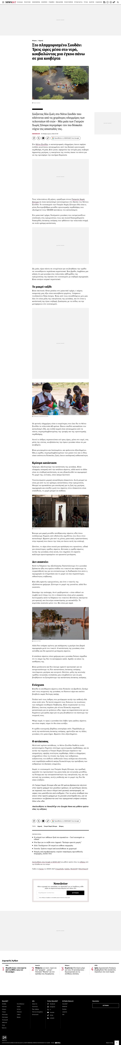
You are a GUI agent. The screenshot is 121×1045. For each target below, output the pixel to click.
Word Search (83, 869)
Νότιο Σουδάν (42, 144)
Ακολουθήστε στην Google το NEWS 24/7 (46, 862)
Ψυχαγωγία (5, 1019)
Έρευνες (4, 1027)
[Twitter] (38, 138)
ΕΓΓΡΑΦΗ (106, 1005)
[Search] (118, 2)
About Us (34, 1003)
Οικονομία (4, 1014)
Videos (19, 1014)
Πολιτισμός (5, 1017)
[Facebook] (34, 138)
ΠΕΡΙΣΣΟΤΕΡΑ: (36, 834)
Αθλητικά (4, 1022)
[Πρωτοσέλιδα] (104, 2)
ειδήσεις (43, 809)
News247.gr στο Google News (60, 806)
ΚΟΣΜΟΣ (44, 2)
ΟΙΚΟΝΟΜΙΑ (36, 2)
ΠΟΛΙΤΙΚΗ (27, 2)
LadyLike (64, 1011)
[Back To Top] (117, 1043)
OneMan (64, 1009)
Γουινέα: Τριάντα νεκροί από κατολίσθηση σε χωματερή (55, 848)
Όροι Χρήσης (35, 1009)
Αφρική (40, 40)
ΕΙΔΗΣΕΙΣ (99, 2)
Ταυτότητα (35, 1006)
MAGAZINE (59, 2)
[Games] (114, 2)
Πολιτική (4, 1006)
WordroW (73, 869)
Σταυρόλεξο (59, 869)
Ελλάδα (4, 1003)
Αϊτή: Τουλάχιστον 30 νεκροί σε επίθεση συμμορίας (53, 845)
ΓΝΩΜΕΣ (51, 2)
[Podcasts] (111, 2)
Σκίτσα (18, 1009)
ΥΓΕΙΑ (86, 2)
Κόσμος (34, 40)
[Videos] (107, 2)
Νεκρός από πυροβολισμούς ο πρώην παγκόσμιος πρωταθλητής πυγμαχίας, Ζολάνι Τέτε (58, 853)
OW (63, 1014)
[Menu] (3, 2)
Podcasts (19, 1011)
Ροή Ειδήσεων (20, 1003)
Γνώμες (4, 1011)
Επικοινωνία (35, 1014)
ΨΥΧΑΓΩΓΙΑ (78, 2)
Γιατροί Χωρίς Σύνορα (50, 826)
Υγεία (3, 1025)
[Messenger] (43, 138)
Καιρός (91, 2)
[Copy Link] (48, 138)
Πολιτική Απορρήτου (37, 1011)
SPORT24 (64, 1006)
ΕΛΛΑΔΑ (20, 2)
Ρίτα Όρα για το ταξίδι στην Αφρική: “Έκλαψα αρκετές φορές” (57, 842)
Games (41, 869)
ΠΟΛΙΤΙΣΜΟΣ (68, 2)
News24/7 (64, 1003)
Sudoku (67, 869)
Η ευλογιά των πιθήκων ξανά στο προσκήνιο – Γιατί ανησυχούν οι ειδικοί (59, 838)
